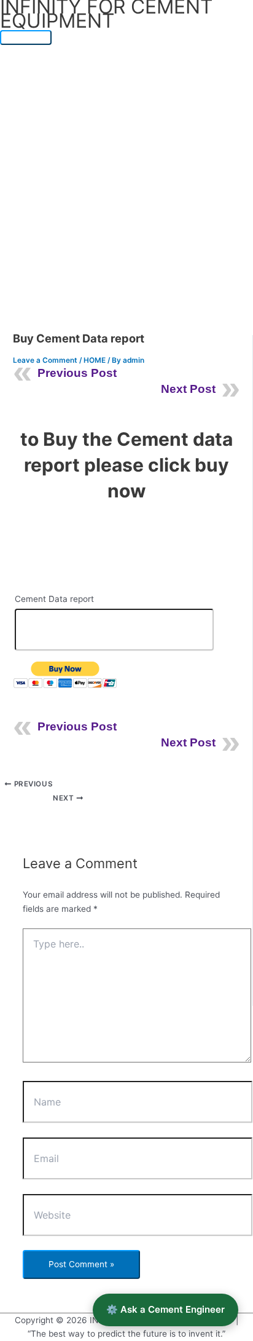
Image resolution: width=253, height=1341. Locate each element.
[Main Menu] (26, 37)
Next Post (188, 388)
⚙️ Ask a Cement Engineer (165, 1309)
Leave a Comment (45, 360)
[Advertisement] (126, 177)
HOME (95, 360)
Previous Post (77, 372)
